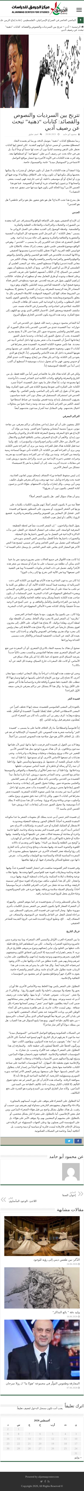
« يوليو (78, 1457)
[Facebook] (45, 1481)
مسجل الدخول (38, 1408)
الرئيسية (76, 26)
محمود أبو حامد (70, 134)
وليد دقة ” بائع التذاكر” (66, 1312)
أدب (67, 26)
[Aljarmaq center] (39, 7)
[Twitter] (41, 1481)
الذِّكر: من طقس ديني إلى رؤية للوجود (56, 1259)
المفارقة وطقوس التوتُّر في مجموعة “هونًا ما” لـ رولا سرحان (43, 1383)
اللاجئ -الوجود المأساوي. (22, 1200)
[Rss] (48, 1481)
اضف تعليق (33, 134)
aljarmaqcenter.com (48, 1476)
